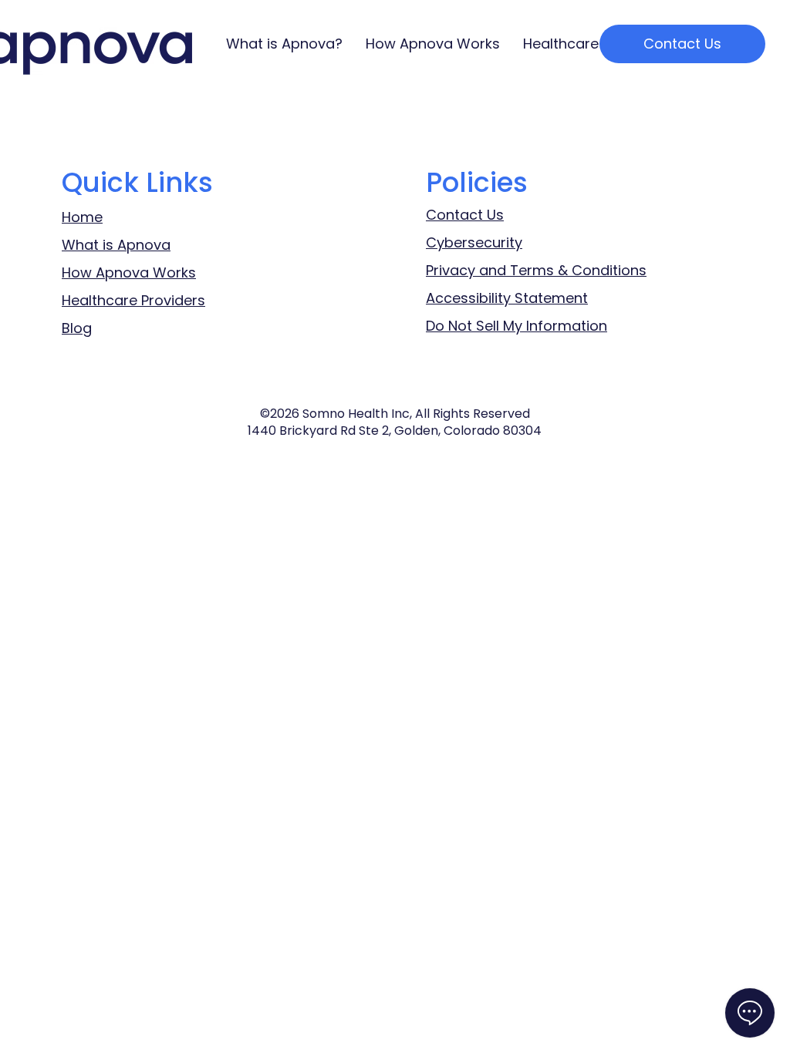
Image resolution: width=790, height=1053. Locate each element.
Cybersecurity (474, 242)
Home (82, 217)
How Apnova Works (129, 272)
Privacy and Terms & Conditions (536, 270)
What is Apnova (116, 244)
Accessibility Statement (507, 298)
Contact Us (465, 214)
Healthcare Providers (133, 300)
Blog (77, 328)
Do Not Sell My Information (516, 325)
